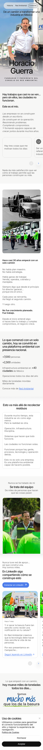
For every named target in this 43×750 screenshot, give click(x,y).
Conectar (33, 6)
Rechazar (21, 738)
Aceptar (21, 744)
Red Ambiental (21, 6)
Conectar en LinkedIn (15, 585)
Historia (10, 6)
